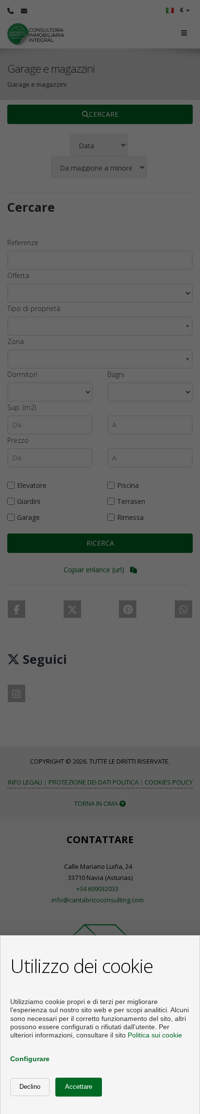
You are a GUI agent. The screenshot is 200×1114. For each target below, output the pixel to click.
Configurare (30, 1059)
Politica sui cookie (155, 1035)
